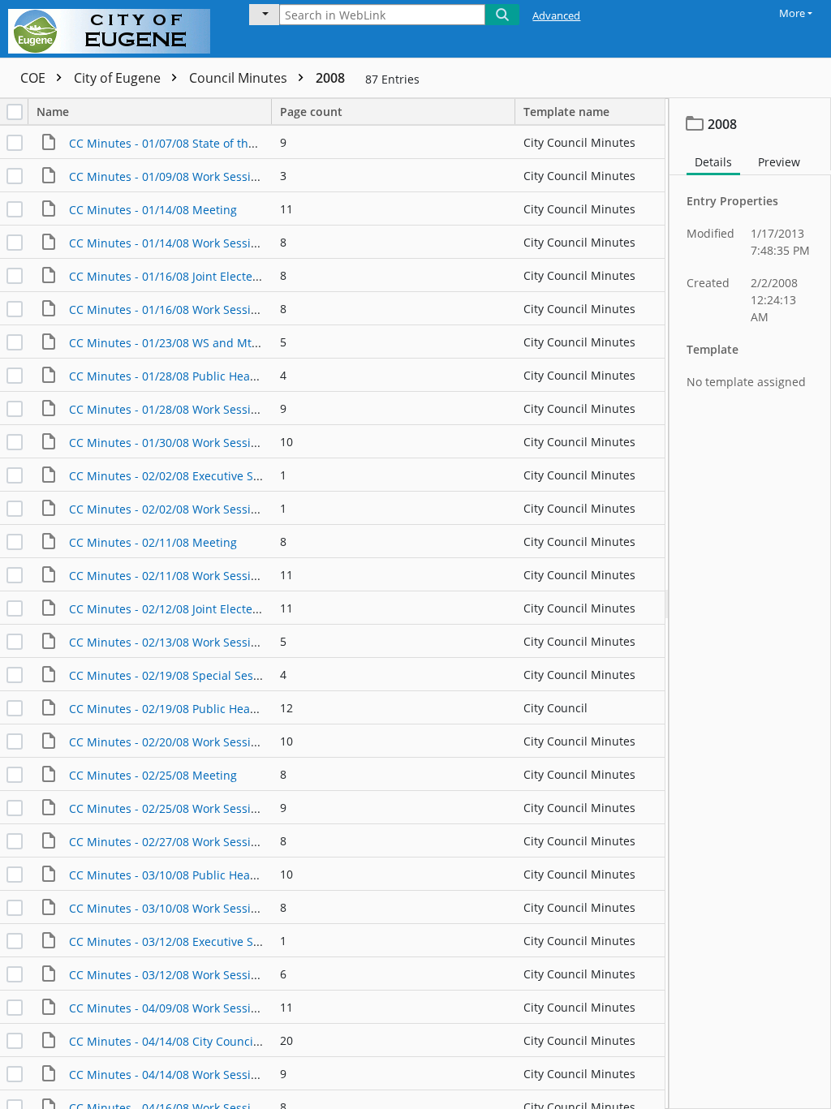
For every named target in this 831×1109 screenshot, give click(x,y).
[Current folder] (264, 14)
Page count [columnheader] (311, 111)
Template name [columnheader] (566, 111)
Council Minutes (240, 78)
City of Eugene (119, 78)
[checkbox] (14, 112)
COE (34, 78)
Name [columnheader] (53, 111)
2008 (330, 78)
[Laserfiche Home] (113, 29)
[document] (750, 603)
